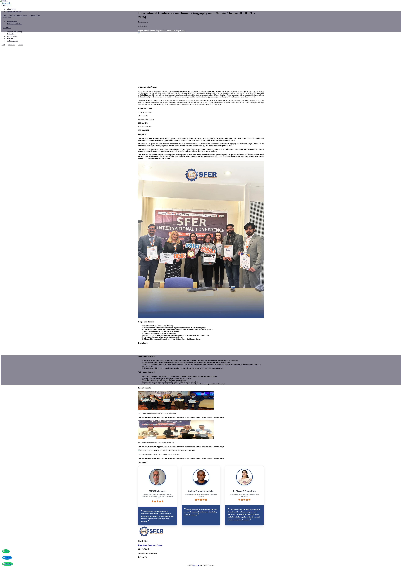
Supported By (12, 36)
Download (11, 38)
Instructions (11, 34)
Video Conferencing (14, 31)
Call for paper (12, 41)
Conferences (152, 545)
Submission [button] (7, 18)
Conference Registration (18, 15)
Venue (4, 15)
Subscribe (11, 45)
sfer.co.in (196, 565)
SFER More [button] (7, 28)
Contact (20, 45)
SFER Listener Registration (148, 350)
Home (140, 545)
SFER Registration (145, 347)
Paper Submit (12, 21)
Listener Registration (14, 24)
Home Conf (6, 3)
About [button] (5, 5)
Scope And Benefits (14, 11)
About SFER (11, 9)
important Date (35, 15)
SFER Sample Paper (145, 352)
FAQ (3, 45)
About (145, 545)
